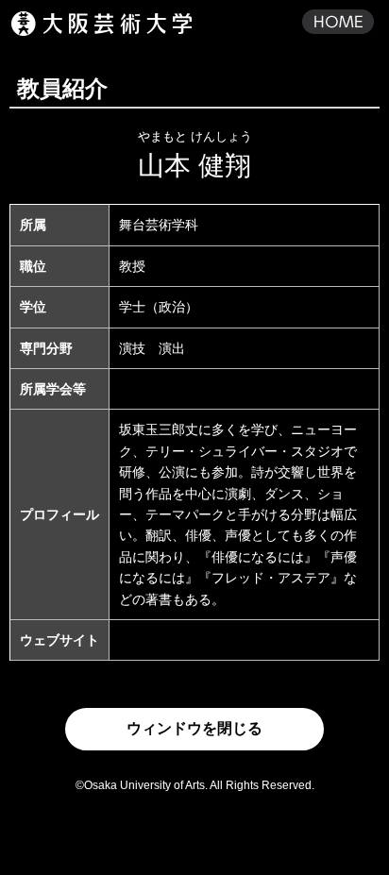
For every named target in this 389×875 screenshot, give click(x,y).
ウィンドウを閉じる (194, 728)
